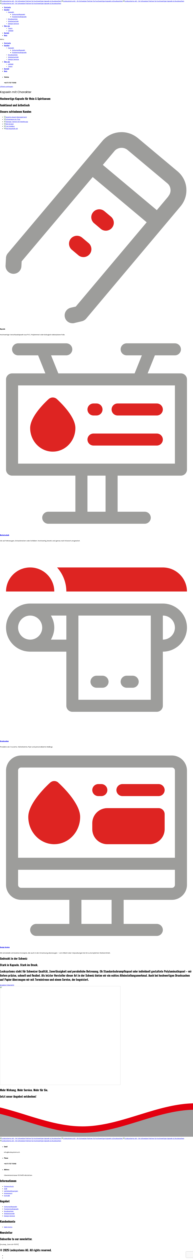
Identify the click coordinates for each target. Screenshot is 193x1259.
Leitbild (10, 31)
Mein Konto (8, 1227)
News (5, 35)
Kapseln (11, 12)
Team (10, 28)
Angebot (6, 10)
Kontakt (6, 33)
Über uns (7, 26)
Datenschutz (9, 1186)
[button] (6, 87)
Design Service (13, 24)
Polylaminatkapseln (19, 17)
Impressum (8, 1193)
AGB (5, 1189)
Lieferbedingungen (11, 1191)
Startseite (7, 7)
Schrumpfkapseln (18, 14)
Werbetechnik (13, 21)
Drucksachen (13, 19)
